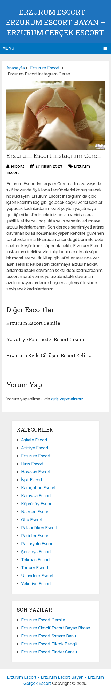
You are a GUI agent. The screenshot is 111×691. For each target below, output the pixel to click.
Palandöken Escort (39, 527)
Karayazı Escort (36, 495)
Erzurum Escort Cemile (33, 323)
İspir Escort (31, 479)
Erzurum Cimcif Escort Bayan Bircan (55, 628)
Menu (8, 48)
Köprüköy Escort (37, 503)
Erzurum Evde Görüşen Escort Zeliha (48, 355)
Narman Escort (35, 511)
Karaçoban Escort (38, 487)
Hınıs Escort (32, 463)
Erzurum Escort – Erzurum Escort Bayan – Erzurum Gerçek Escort (55, 22)
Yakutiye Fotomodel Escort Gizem (45, 339)
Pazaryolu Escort (37, 543)
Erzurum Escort (36, 455)
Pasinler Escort (35, 535)
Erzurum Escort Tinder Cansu (49, 652)
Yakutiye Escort (36, 583)
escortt (17, 166)
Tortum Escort (35, 567)
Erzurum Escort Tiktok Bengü (49, 644)
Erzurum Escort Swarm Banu (48, 636)
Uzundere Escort (37, 575)
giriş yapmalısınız (67, 399)
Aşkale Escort (34, 439)
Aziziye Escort (35, 447)
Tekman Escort (35, 559)
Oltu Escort (32, 519)
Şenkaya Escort (36, 551)
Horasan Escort (36, 471)
